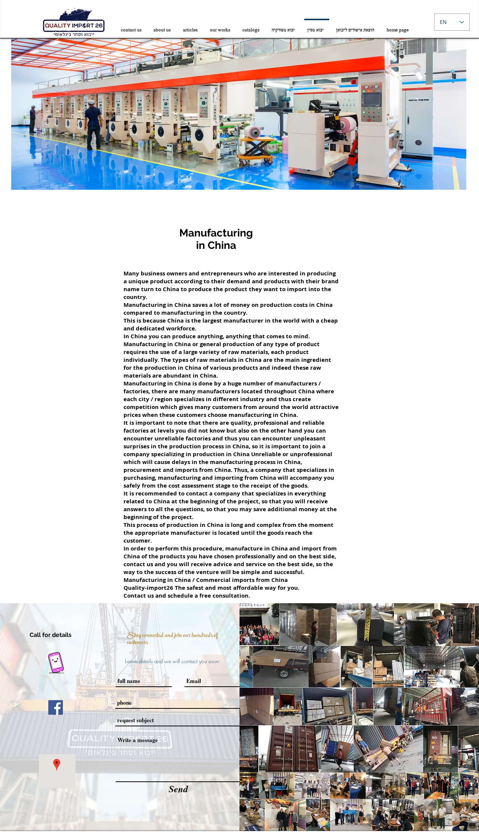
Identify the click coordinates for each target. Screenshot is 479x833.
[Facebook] (55, 707)
